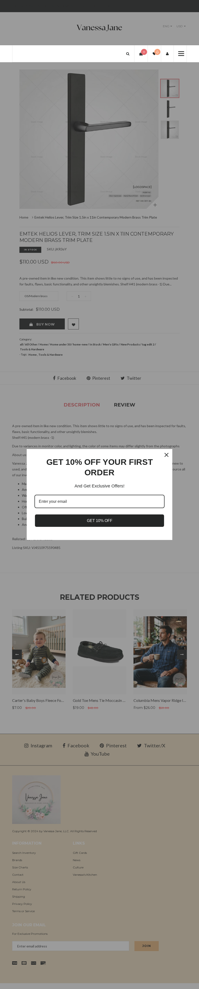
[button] (127, 53)
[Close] (166, 455)
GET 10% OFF (99, 521)
